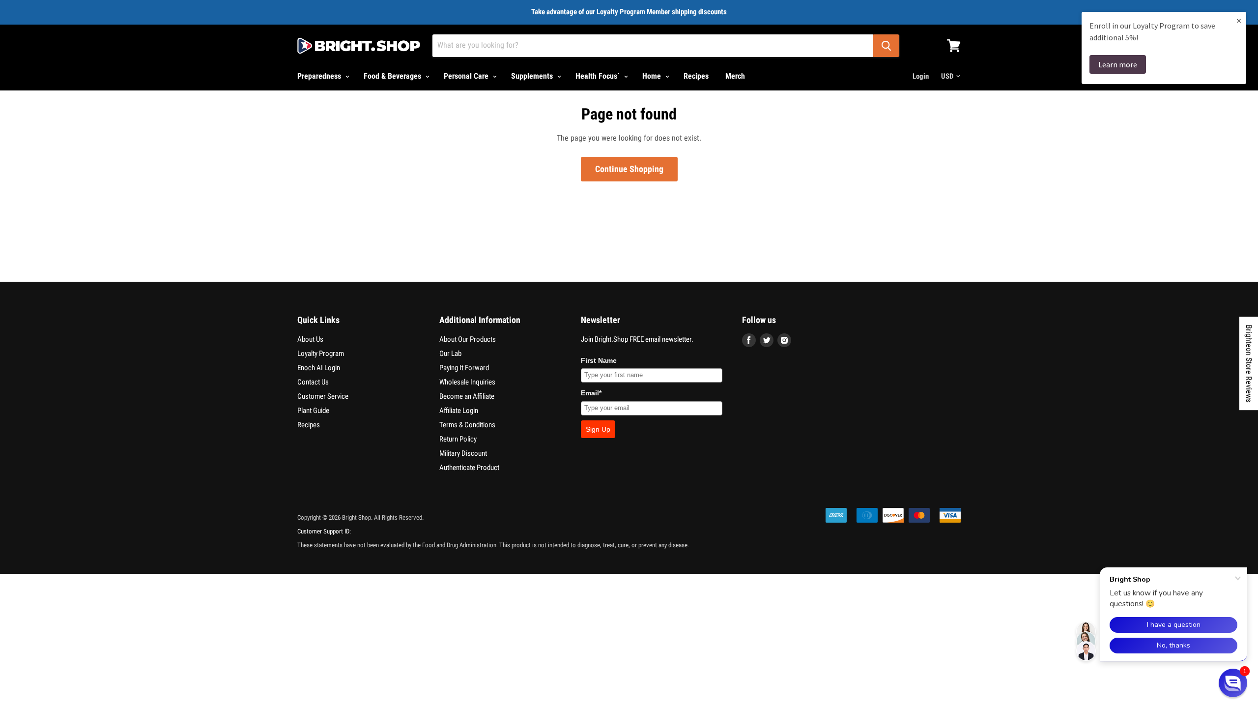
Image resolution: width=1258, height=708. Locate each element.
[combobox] (652, 45)
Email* (591, 393)
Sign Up (598, 429)
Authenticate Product (469, 467)
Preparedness (320, 76)
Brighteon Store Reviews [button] (1249, 363)
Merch (735, 76)
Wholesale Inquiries (467, 382)
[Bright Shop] (358, 46)
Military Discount (463, 453)
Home (652, 76)
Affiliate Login (458, 410)
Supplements (533, 76)
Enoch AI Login (318, 367)
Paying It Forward (464, 367)
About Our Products (467, 339)
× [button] (1238, 20)
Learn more (1117, 64)
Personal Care (467, 76)
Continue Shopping (629, 169)
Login (921, 76)
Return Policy (458, 439)
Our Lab (450, 353)
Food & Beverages (393, 76)
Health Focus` (598, 76)
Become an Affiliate (466, 396)
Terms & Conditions (467, 424)
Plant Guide (313, 410)
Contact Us (313, 382)
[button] (1233, 683)
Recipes (696, 76)
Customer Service (322, 396)
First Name (599, 360)
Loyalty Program (320, 353)
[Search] (886, 45)
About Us (310, 339)
